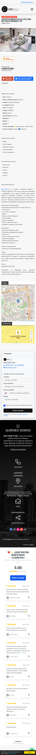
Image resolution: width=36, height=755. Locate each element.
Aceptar (29, 752)
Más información (12, 753)
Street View (9, 59)
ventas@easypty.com (11, 367)
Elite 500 (4, 189)
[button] (7, 51)
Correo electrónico (9, 383)
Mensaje (6, 396)
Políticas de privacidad (18, 449)
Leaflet (20, 320)
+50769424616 (9, 365)
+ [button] (4, 287)
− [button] (4, 290)
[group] (18, 40)
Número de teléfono (9, 390)
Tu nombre (7, 377)
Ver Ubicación (15, 336)
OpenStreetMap (30, 320)
